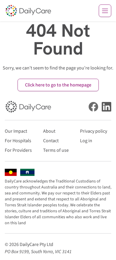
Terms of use (56, 150)
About (49, 131)
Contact (51, 140)
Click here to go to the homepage (58, 85)
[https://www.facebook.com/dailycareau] (93, 107)
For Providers (18, 150)
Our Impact (16, 131)
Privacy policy (93, 131)
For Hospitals (18, 140)
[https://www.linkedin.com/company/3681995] (106, 107)
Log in (86, 140)
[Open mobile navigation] (105, 10)
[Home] (28, 11)
